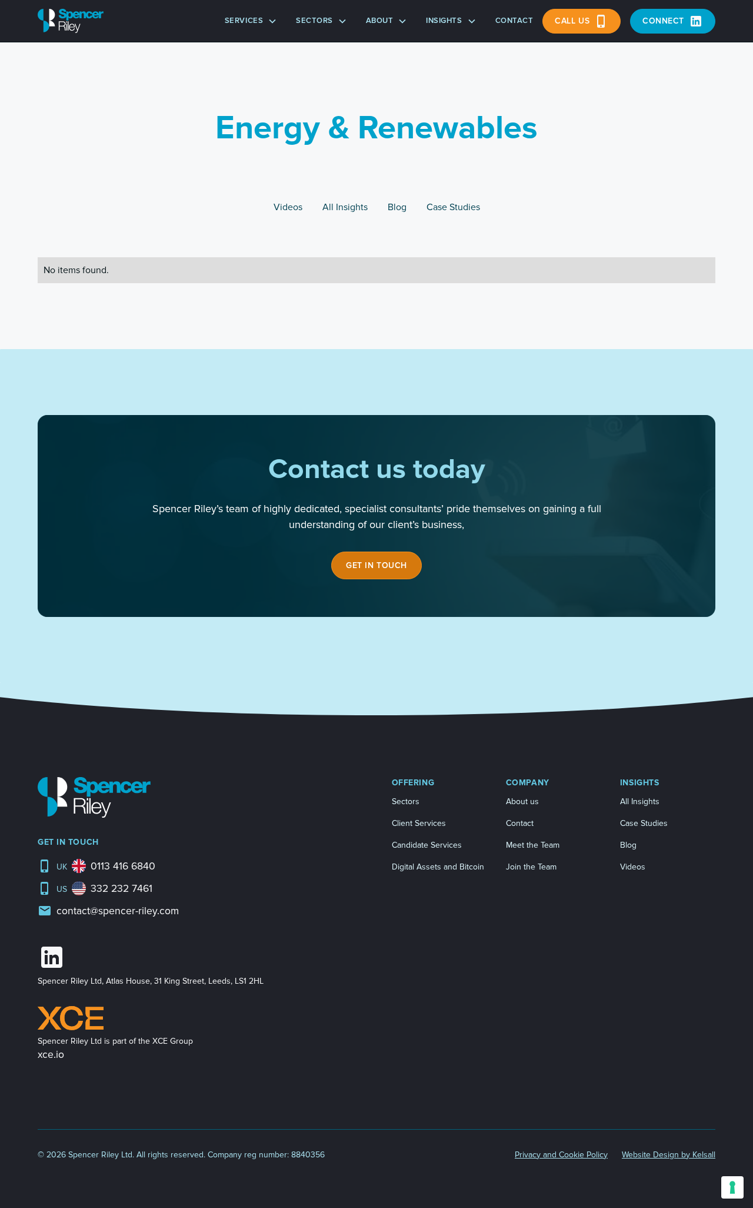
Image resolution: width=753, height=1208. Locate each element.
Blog (628, 845)
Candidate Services (427, 845)
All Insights (639, 802)
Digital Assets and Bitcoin (438, 867)
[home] (71, 20)
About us (522, 802)
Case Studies (644, 823)
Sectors (405, 802)
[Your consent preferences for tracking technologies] (732, 1187)
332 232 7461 (121, 888)
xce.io (51, 1054)
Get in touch (376, 565)
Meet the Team (532, 845)
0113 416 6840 (123, 866)
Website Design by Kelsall (668, 1155)
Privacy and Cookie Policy (561, 1155)
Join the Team (531, 867)
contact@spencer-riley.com (117, 911)
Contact (514, 20)
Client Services (419, 823)
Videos (632, 867)
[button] (250, 21)
